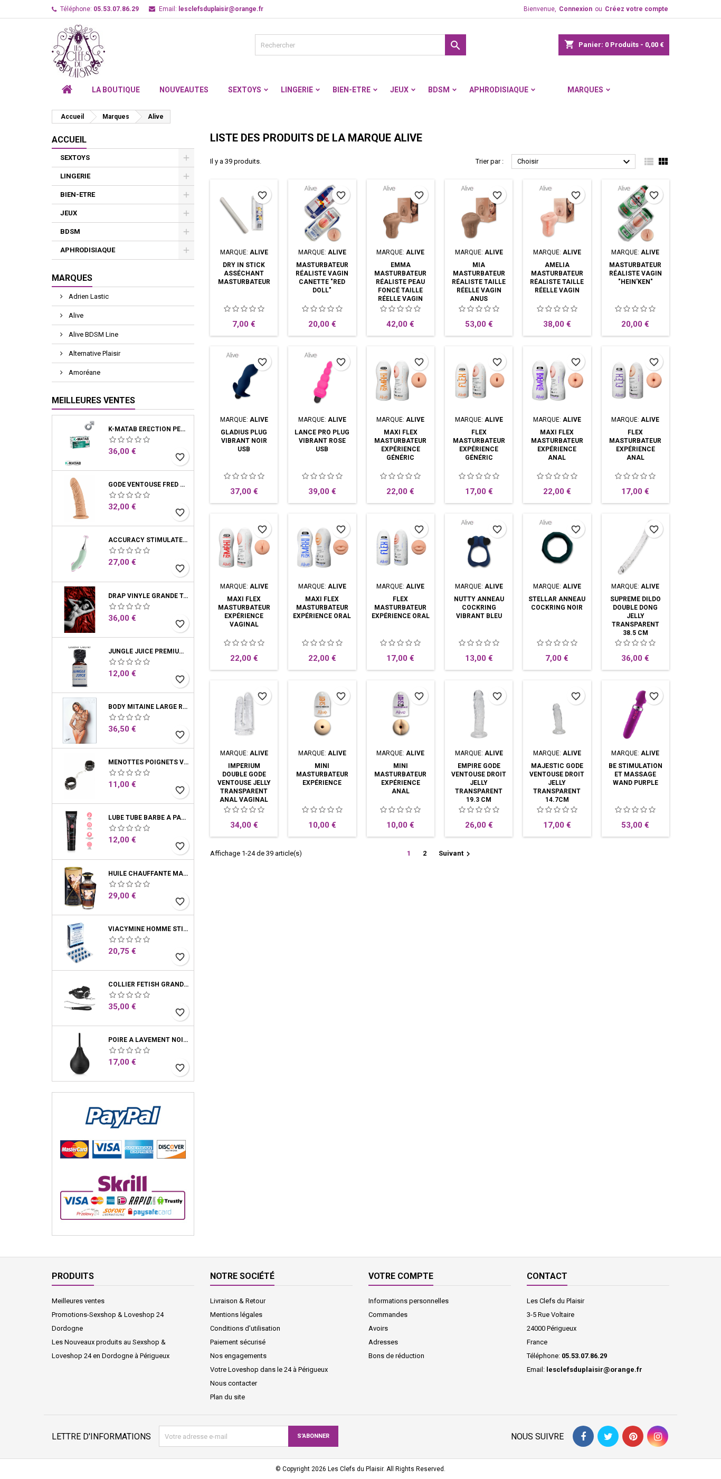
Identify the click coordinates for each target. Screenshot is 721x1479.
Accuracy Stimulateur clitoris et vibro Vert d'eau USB (148, 540)
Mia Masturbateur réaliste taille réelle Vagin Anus (479, 281)
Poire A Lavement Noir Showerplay (148, 1040)
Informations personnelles (408, 1301)
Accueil (69, 140)
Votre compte (400, 1276)
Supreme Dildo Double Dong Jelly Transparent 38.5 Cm (635, 616)
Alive (75, 315)
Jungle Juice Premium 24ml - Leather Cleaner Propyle (148, 651)
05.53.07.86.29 (116, 9)
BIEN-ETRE (352, 90)
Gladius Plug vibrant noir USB (244, 441)
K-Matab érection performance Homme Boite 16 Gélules (148, 429)
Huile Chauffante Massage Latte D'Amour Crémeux (148, 873)
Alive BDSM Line (92, 334)
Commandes (387, 1315)
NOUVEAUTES (183, 90)
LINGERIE (297, 90)
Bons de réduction (396, 1356)
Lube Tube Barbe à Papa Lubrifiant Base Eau (148, 817)
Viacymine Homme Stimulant (148, 929)
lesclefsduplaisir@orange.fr (220, 9)
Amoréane (83, 372)
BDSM (439, 90)
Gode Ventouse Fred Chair (148, 484)
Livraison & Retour (237, 1301)
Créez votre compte (636, 9)
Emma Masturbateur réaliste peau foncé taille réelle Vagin (400, 281)
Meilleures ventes (78, 1301)
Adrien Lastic (88, 296)
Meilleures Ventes (93, 400)
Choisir (575, 162)
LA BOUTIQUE (116, 90)
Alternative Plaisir (93, 353)
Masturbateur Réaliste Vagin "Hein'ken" (635, 273)
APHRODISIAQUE (498, 90)
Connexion (575, 9)
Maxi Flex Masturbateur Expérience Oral (322, 607)
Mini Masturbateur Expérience (322, 774)
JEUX (399, 90)
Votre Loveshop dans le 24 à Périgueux (269, 1369)
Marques (585, 90)
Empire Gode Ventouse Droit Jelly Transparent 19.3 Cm (478, 782)
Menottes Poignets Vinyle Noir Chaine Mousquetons (148, 762)
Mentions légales (236, 1315)
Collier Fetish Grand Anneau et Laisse (148, 984)
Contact (547, 1276)
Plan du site (227, 1397)
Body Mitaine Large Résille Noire (148, 707)
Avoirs (378, 1328)
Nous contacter (233, 1383)
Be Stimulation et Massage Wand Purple (635, 774)
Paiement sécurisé (237, 1342)
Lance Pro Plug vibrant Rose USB (322, 441)
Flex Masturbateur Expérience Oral (401, 607)
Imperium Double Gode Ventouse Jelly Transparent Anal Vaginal (244, 782)
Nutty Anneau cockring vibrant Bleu (479, 607)
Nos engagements (238, 1356)
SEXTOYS (244, 90)
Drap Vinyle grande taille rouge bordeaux (148, 596)
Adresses (383, 1342)
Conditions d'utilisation (245, 1328)
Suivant (456, 854)
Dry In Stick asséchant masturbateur (244, 273)
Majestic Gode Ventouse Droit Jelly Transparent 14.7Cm (556, 782)
